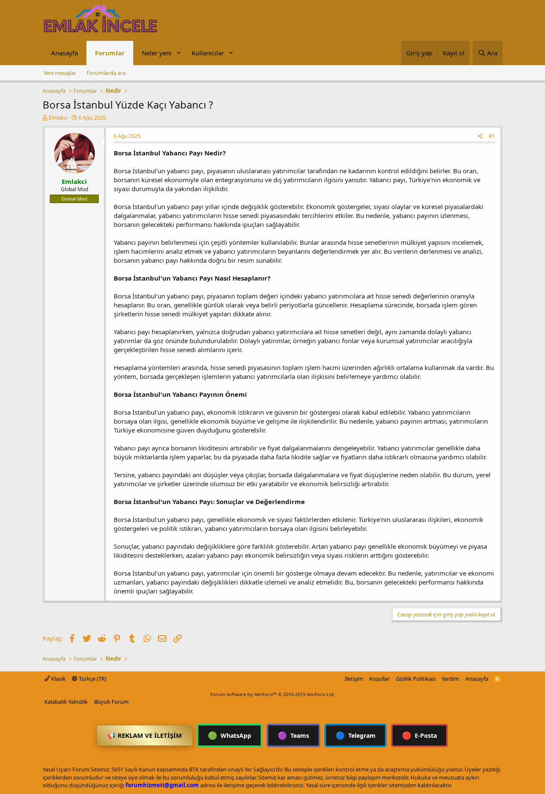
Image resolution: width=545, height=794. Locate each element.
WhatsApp (229, 735)
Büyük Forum (111, 701)
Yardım (450, 678)
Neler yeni (157, 53)
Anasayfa (64, 53)
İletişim (354, 678)
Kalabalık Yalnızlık (66, 701)
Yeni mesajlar (59, 73)
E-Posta (419, 735)
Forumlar (110, 53)
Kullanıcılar (208, 53)
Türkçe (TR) (91, 678)
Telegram (356, 735)
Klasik (58, 678)
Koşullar (379, 678)
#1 (492, 136)
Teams (293, 735)
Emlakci (58, 117)
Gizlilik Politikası (416, 678)
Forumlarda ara (106, 73)
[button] (178, 53)
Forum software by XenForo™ (272, 694)
